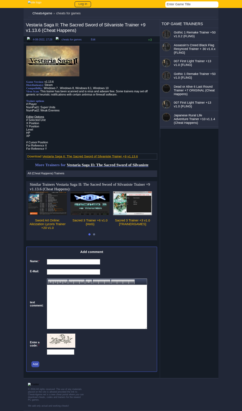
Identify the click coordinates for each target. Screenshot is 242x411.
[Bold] (50, 282)
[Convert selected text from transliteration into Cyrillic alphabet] (126, 282)
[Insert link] (96, 282)
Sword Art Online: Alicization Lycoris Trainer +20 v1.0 (48, 224)
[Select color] (107, 282)
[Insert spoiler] (132, 282)
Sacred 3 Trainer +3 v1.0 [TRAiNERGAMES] (132, 222)
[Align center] (77, 282)
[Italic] (55, 282)
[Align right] (82, 282)
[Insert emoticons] (88, 282)
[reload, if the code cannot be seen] (61, 346)
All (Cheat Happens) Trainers (46, 173)
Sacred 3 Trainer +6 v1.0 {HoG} (90, 222)
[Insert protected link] (102, 282)
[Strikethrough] (65, 282)
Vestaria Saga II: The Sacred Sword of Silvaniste (107, 165)
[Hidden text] (114, 282)
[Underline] (60, 282)
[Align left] (71, 282)
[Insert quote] (120, 282)
